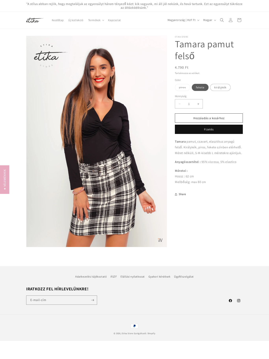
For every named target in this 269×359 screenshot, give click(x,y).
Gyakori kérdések (159, 276)
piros (184, 88)
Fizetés (209, 129)
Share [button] (182, 194)
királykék (220, 87)
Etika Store (127, 333)
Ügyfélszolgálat (184, 276)
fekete (200, 87)
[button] (96, 20)
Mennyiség (181, 96)
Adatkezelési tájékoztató (91, 276)
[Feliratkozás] (92, 300)
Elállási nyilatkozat (133, 276)
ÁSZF (113, 276)
